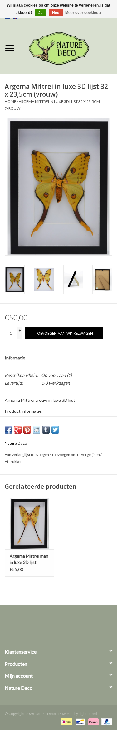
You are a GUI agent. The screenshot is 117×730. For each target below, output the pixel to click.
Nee (55, 13)
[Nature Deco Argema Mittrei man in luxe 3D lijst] (29, 523)
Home (10, 101)
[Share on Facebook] (8, 430)
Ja (40, 13)
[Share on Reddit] (36, 430)
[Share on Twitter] (55, 430)
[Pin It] (27, 430)
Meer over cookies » (83, 13)
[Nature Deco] (68, 47)
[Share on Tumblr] (46, 430)
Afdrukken (13, 461)
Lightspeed (88, 713)
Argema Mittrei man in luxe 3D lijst (29, 559)
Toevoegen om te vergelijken (75, 454)
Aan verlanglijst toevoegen (27, 454)
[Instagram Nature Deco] (64, 624)
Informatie (15, 357)
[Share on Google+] (18, 430)
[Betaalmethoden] (65, 721)
